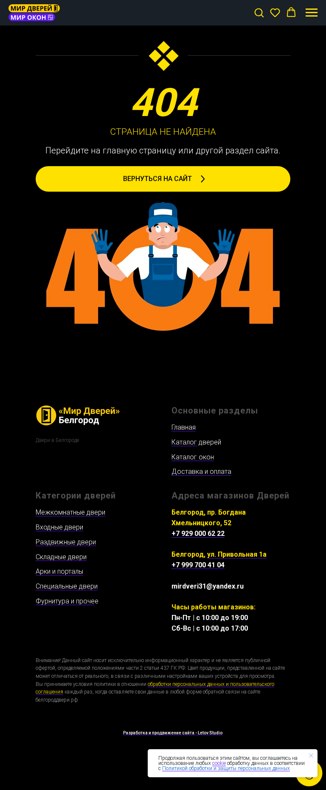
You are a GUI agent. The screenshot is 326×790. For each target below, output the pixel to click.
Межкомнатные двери (70, 512)
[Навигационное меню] (312, 12)
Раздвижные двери (66, 542)
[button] (259, 12)
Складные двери (61, 557)
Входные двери (59, 527)
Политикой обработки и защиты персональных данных (226, 768)
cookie (219, 763)
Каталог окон (192, 457)
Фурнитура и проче (65, 601)
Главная (183, 427)
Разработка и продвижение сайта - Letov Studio (172, 733)
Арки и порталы (59, 571)
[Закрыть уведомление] (311, 755)
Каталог (184, 442)
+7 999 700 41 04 (198, 565)
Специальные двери (67, 586)
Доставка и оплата (201, 471)
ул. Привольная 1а (237, 554)
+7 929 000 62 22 (198, 533)
